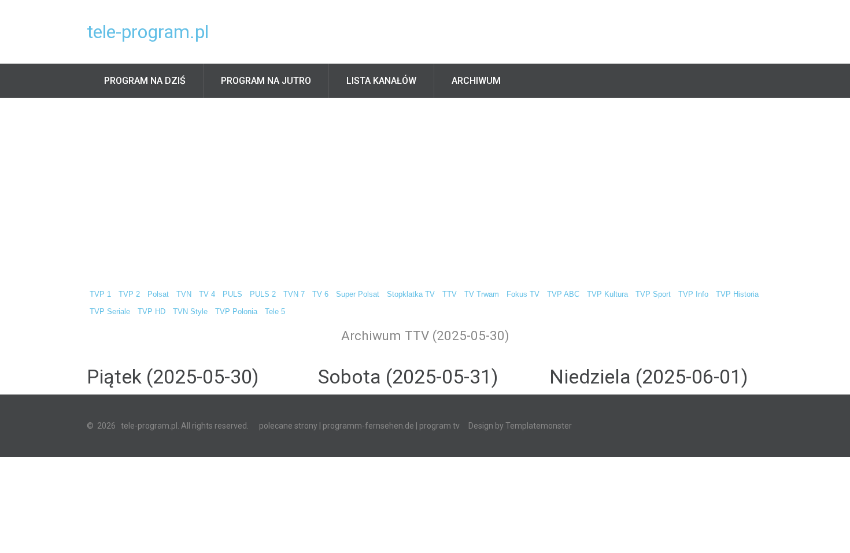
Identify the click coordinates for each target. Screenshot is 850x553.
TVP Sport (653, 294)
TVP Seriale (110, 312)
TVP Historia (737, 294)
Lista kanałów (381, 80)
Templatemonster (538, 425)
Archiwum (476, 80)
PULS (232, 294)
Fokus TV (523, 294)
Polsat (158, 294)
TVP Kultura (607, 294)
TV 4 (207, 294)
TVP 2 (129, 294)
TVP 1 (100, 294)
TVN (183, 294)
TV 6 (320, 294)
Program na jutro (266, 80)
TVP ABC (563, 294)
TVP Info (693, 294)
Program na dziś (145, 80)
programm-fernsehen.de (368, 425)
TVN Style (190, 312)
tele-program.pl (148, 32)
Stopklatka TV (411, 294)
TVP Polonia (236, 312)
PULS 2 (263, 294)
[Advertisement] (425, 185)
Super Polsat (357, 294)
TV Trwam (481, 294)
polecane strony (288, 425)
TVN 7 (294, 294)
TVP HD (151, 312)
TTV (449, 294)
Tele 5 (275, 312)
